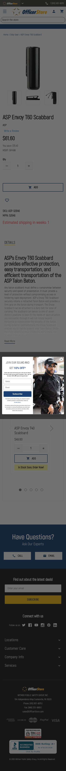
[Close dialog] (61, 359)
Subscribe (18, 394)
